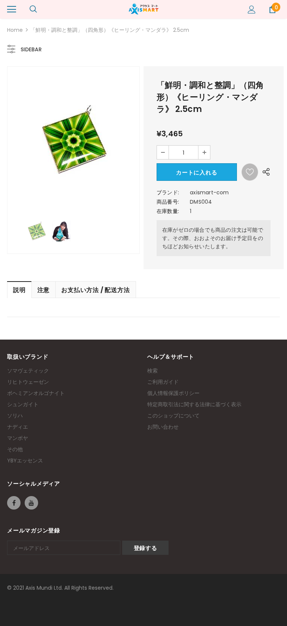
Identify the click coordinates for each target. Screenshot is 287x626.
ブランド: (168, 192)
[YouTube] (31, 503)
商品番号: (168, 201)
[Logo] (143, 9)
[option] (73, 140)
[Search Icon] (33, 9)
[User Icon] (252, 9)
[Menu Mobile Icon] (11, 9)
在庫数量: (168, 211)
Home (15, 30)
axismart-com (209, 192)
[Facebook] (14, 503)
